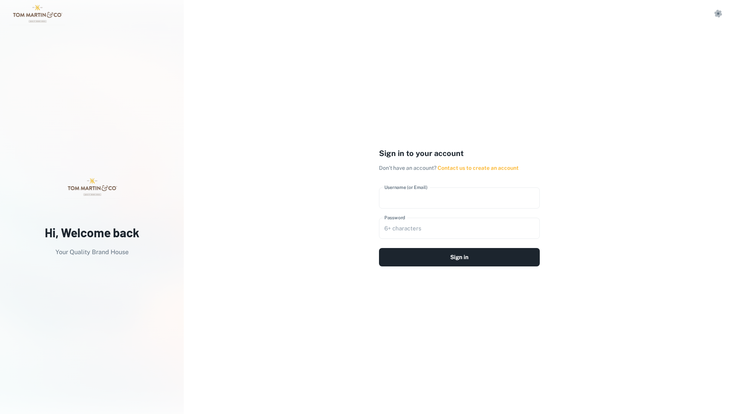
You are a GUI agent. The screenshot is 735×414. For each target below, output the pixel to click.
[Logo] (37, 13)
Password (394, 217)
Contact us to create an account (478, 168)
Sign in (459, 257)
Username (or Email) (406, 187)
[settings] (718, 13)
